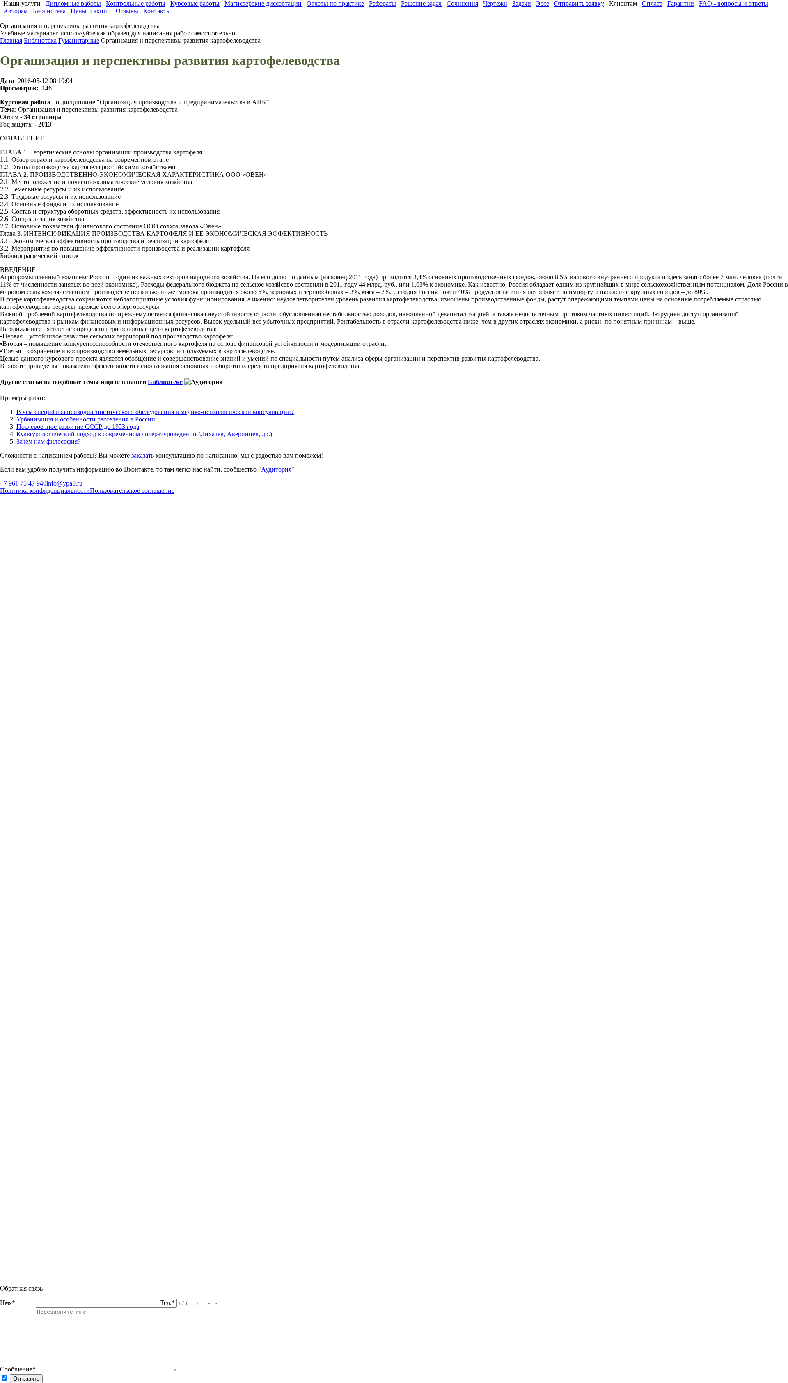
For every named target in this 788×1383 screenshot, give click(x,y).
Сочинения (462, 3)
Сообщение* (18, 1369)
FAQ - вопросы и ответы (733, 3)
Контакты (157, 10)
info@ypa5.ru (64, 483)
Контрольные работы (135, 3)
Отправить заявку (579, 3)
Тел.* (168, 1302)
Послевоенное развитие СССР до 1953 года (77, 426)
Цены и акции (91, 10)
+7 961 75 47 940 (23, 483)
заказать (143, 455)
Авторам (15, 10)
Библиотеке (165, 381)
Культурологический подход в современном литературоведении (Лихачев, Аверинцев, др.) (144, 433)
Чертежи (495, 3)
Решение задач (421, 3)
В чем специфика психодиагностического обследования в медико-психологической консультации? (155, 411)
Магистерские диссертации (263, 3)
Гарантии (680, 3)
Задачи (521, 3)
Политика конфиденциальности (45, 490)
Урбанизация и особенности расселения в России (85, 419)
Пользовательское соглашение (132, 490)
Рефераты (382, 3)
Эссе (542, 3)
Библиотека (49, 10)
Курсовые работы (195, 3)
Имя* (8, 1302)
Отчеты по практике (335, 3)
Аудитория (276, 469)
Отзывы (127, 10)
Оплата (652, 3)
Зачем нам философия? (48, 441)
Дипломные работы (73, 3)
